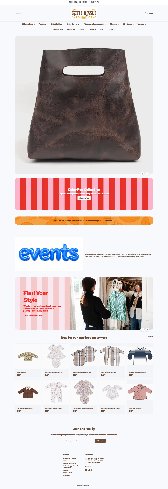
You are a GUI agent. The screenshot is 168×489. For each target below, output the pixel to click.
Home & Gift (58, 29)
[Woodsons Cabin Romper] (56, 396)
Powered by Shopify (83, 485)
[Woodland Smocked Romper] (112, 396)
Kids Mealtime (27, 24)
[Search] (43, 13)
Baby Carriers (73, 24)
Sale (102, 29)
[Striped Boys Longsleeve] (140, 360)
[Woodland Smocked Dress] (56, 360)
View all (150, 336)
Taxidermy (71, 29)
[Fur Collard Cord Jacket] (28, 396)
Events (112, 29)
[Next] (147, 174)
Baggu (81, 29)
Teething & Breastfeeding (94, 24)
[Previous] (142, 174)
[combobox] (30, 13)
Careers (65, 470)
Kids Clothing (56, 24)
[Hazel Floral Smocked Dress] (84, 396)
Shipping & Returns (69, 463)
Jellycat (93, 29)
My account (66, 475)
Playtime (42, 24)
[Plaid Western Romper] (112, 360)
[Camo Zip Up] (28, 360)
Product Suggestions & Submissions (70, 466)
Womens (140, 24)
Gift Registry (128, 24)
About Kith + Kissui (69, 458)
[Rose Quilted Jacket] (140, 396)
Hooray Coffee (67, 472)
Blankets (114, 24)
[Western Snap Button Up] (84, 360)
